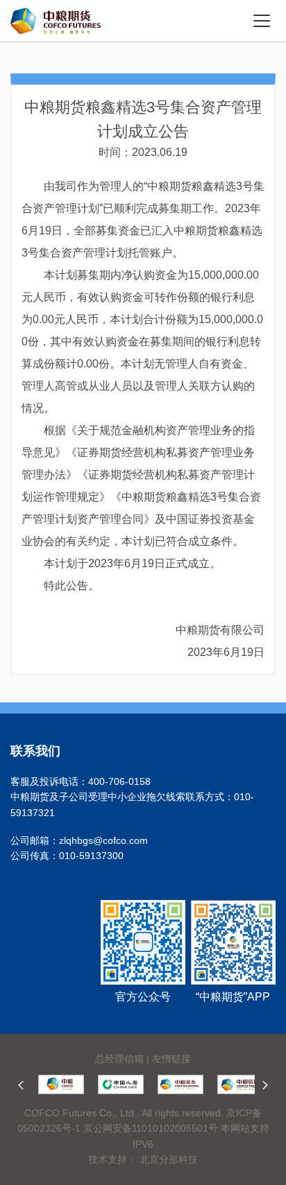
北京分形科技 (169, 1159)
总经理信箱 (119, 1058)
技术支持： (112, 1159)
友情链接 (171, 1058)
